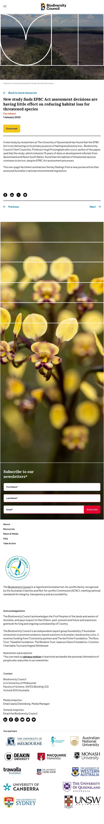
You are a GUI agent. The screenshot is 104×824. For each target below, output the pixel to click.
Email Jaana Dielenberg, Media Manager (26, 703)
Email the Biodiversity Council (20, 713)
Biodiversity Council (19, 586)
